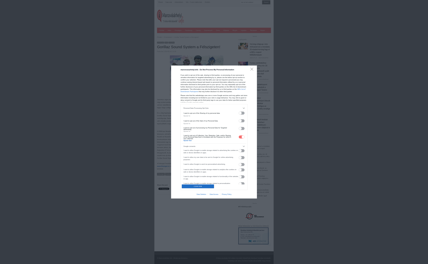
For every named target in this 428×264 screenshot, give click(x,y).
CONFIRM (198, 186)
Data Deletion (201, 194)
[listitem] (214, 108)
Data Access (214, 194)
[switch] (242, 113)
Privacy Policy (226, 194)
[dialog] (214, 132)
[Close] (252, 70)
